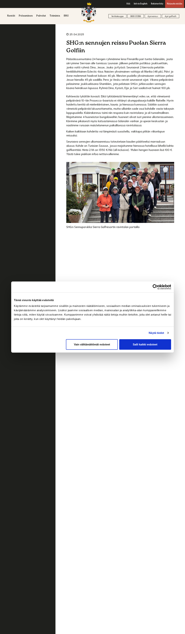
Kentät (11, 16)
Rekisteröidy (157, 4)
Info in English (140, 4)
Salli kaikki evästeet (145, 344)
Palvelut (41, 16)
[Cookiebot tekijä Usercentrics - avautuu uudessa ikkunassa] (155, 287)
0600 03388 (135, 16)
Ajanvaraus (153, 16)
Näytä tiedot (156, 332)
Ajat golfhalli (170, 16)
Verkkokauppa (117, 16)
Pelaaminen (26, 16)
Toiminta (55, 16)
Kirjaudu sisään (174, 4)
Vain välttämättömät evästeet (92, 344)
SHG (66, 16)
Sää (128, 4)
